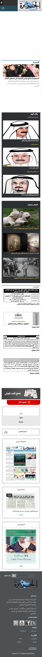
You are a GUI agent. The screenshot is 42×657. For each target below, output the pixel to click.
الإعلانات (20, 638)
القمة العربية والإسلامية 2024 (30, 195)
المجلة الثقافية (23, 631)
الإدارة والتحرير (33, 638)
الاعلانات (36, 287)
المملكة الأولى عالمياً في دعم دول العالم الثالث (25, 511)
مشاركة (21, 422)
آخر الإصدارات (21, 524)
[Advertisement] (21, 35)
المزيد (21, 515)
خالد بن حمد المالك (33, 117)
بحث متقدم (7, 575)
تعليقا (21, 418)
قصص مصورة (33, 205)
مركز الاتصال (19, 642)
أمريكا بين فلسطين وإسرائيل (30, 140)
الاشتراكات (34, 642)
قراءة (21, 413)
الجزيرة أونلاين (33, 631)
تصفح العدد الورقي (21, 441)
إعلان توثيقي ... (34, 350)
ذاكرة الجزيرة (21, 489)
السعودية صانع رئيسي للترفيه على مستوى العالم (22, 78)
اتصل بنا (34, 635)
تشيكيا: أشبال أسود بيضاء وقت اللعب (26, 228)
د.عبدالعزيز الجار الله (33, 171)
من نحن (33, 596)
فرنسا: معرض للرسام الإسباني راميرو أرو (25, 253)
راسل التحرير (23, 431)
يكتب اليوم (34, 114)
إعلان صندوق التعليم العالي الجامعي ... (27, 304)
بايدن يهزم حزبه (34, 168)
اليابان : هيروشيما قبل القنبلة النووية (26, 278)
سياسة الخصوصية (32, 649)
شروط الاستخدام (33, 647)
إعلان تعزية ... (35, 327)
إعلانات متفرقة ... (33, 373)
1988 (9, 495)
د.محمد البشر (35, 144)
